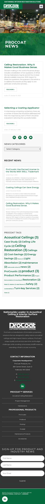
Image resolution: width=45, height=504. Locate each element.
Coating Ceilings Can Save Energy (22, 187)
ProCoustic (12, 271)
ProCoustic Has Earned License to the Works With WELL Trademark (22, 170)
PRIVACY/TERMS (7, 494)
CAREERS (25, 494)
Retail (6, 284)
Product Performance (19, 275)
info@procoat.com (23, 380)
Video (6, 292)
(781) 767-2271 (23, 377)
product (30, 271)
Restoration (31, 279)
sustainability (9, 288)
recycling (18, 280)
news (26, 266)
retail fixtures (21, 284)
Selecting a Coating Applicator (21, 108)
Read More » (10, 89)
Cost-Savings (17, 254)
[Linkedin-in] (22, 386)
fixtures (21, 259)
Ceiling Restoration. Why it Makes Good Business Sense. (20, 66)
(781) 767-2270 (23, 374)
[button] (41, 6)
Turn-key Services (26, 288)
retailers (13, 284)
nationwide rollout (14, 267)
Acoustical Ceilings (21, 237)
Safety (31, 284)
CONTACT (17, 494)
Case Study (12, 241)
